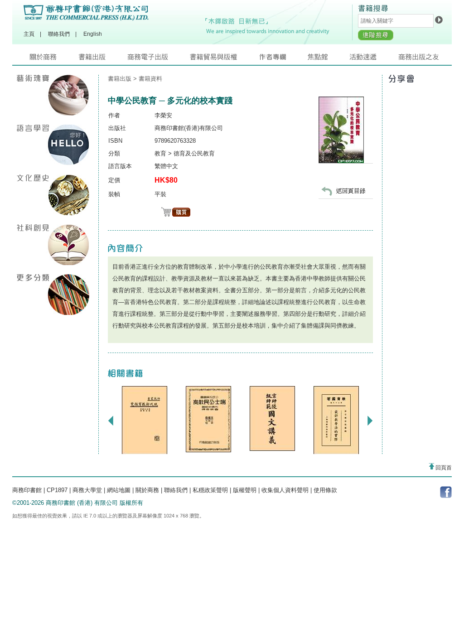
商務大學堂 (87, 490)
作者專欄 (283, 59)
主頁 (29, 34)
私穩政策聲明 (210, 490)
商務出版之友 (422, 59)
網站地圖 (118, 490)
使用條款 (325, 490)
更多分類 (53, 294)
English (92, 34)
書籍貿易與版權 (224, 59)
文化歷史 (53, 194)
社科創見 (53, 244)
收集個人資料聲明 (285, 490)
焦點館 (328, 59)
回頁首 (443, 467)
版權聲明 (244, 490)
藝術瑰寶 (53, 95)
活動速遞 (373, 59)
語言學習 (53, 145)
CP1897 (57, 490)
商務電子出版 (158, 59)
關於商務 (54, 59)
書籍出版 (102, 59)
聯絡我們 (59, 34)
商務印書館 (27, 490)
